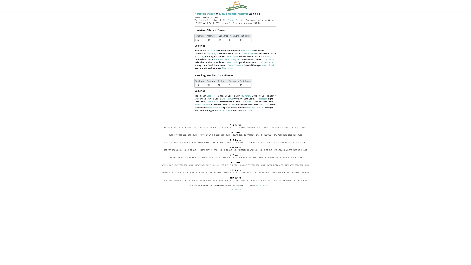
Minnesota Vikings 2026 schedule (285, 157)
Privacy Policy (235, 189)
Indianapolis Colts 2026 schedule (215, 142)
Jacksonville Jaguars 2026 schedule (253, 142)
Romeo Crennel (202, 104)
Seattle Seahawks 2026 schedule (290, 180)
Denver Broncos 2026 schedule (180, 150)
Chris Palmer (228, 98)
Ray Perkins (246, 95)
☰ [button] (3, 6)
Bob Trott (263, 104)
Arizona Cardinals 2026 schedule (181, 180)
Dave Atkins (247, 101)
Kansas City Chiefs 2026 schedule (215, 150)
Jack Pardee (212, 50)
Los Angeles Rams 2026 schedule (217, 180)
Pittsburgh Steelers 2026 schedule (290, 127)
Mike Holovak (268, 65)
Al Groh (232, 104)
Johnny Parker (225, 110)
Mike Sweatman (215, 107)
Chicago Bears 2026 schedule (184, 157)
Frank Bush (219, 59)
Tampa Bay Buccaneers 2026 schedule (290, 172)
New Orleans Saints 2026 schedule (251, 172)
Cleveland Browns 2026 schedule (253, 127)
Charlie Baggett (248, 53)
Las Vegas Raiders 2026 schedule (290, 150)
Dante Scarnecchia (255, 107)
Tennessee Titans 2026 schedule (290, 142)
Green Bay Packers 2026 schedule (249, 157)
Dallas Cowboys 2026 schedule (177, 165)
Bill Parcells (212, 95)
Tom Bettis (269, 59)
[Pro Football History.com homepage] (237, 5)
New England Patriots (234, 13)
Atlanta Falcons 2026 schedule (178, 172)
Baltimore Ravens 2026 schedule (179, 127)
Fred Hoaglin (261, 98)
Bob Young (200, 56)
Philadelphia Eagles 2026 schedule (247, 165)
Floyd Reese (227, 68)
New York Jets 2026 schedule (287, 135)
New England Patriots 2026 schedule (251, 135)
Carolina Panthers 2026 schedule (213, 172)
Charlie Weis (212, 101)
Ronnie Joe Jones (232, 59)
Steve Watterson (235, 65)
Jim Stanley (266, 56)
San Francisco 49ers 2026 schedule (254, 180)
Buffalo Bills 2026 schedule (183, 135)
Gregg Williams (266, 62)
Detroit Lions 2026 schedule (215, 157)
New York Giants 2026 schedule (211, 165)
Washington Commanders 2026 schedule (288, 165)
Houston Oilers (205, 13)
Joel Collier (248, 110)
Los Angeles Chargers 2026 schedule (253, 150)
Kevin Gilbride (247, 50)
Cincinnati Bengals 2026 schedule (216, 127)
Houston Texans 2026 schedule (180, 142)
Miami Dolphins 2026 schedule (214, 135)
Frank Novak (233, 56)
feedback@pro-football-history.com (269, 185)
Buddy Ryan (212, 53)
